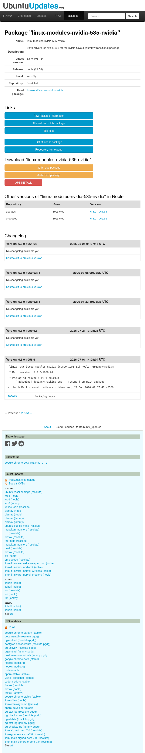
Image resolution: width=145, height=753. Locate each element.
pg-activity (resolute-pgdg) (20, 647)
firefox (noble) (13, 689)
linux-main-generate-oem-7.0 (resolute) (28, 741)
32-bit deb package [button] (48, 167)
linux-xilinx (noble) (15, 700)
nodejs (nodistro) (15, 662)
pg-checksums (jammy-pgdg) (22, 726)
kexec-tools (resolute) (18, 507)
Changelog (24, 15)
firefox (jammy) (14, 693)
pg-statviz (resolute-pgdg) (20, 719)
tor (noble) (11, 594)
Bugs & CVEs (17, 483)
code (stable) (12, 670)
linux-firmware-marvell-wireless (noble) (28, 571)
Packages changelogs (22, 479)
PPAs (58, 15)
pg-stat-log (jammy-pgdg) (20, 723)
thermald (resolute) (16, 541)
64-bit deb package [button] (48, 175)
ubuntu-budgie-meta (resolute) (23, 525)
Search (132, 16)
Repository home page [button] (48, 149)
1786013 (11, 396)
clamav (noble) (13, 510)
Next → (28, 413)
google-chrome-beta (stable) (22, 659)
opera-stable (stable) (17, 674)
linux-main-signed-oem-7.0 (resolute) (27, 738)
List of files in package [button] (49, 142)
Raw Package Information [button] (49, 115)
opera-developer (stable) (19, 708)
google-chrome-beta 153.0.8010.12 (26, 462)
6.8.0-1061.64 (98, 211)
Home (7, 15)
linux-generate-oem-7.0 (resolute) (25, 734)
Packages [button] (73, 15)
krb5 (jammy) (13, 503)
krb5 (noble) (12, 495)
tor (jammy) (12, 598)
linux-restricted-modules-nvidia (45, 90)
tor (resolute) (12, 590)
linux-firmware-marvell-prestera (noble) (28, 574)
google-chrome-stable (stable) (23, 696)
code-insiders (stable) (18, 681)
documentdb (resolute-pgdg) (22, 636)
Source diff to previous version (24, 258)
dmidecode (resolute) (17, 559)
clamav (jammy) (14, 518)
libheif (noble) (13, 583)
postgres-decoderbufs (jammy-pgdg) (27, 655)
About (47, 427)
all (11, 613)
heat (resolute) (13, 548)
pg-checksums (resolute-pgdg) (23, 715)
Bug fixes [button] (48, 130)
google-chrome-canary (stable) (23, 632)
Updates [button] (41, 15)
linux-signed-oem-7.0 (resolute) (23, 730)
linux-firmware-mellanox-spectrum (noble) (30, 563)
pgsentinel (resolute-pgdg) (20, 640)
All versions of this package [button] (49, 123)
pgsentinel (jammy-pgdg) (20, 651)
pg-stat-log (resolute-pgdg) (21, 711)
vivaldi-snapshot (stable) (19, 678)
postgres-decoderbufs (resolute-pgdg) (27, 644)
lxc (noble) (11, 556)
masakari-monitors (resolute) (22, 529)
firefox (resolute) (14, 537)
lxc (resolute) (12, 533)
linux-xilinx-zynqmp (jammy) (21, 704)
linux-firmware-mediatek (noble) (24, 567)
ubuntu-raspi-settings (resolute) (23, 492)
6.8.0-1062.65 (98, 218)
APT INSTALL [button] (23, 182)
